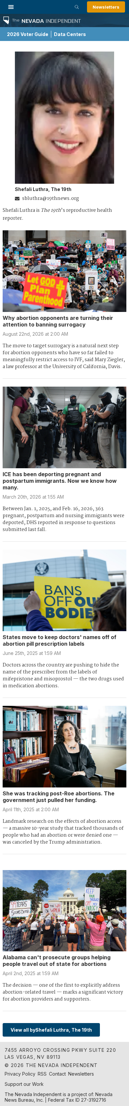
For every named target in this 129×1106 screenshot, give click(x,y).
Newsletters (106, 7)
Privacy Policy (20, 1074)
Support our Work (24, 1084)
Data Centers (70, 34)
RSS (42, 1074)
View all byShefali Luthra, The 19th (51, 1030)
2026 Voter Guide (27, 34)
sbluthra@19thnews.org (50, 199)
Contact (57, 1074)
